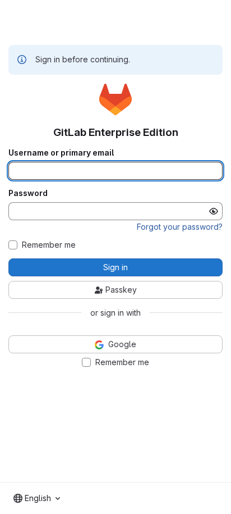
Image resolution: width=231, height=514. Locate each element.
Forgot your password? (180, 226)
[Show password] (214, 211)
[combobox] (36, 498)
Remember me (49, 244)
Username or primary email (61, 152)
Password (28, 193)
